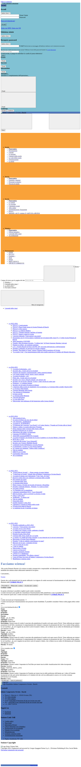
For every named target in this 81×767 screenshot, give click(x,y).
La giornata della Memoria (21, 396)
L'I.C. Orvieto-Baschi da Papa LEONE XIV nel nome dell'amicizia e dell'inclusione (39, 347)
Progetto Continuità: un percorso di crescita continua (29, 348)
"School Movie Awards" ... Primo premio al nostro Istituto (31, 472)
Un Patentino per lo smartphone (22, 490)
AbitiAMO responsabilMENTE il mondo (25, 436)
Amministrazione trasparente (14, 735)
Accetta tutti (31, 585)
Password (22, 17)
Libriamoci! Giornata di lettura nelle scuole (26, 504)
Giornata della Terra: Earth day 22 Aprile (25, 536)
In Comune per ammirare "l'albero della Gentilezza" (29, 448)
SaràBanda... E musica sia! (21, 497)
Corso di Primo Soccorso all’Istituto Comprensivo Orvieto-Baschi (33, 557)
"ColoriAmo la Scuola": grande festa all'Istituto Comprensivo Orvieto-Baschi (37, 474)
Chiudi (3, 61)
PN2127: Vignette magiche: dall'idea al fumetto (27, 332)
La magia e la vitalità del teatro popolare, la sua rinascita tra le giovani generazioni (38, 537)
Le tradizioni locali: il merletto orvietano (25, 508)
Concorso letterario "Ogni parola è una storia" (27, 336)
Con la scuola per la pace (20, 544)
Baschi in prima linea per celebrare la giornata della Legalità (31, 478)
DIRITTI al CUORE (19, 452)
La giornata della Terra (20, 481)
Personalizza (5, 585)
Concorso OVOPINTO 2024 (22, 434)
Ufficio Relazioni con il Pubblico (15, 726)
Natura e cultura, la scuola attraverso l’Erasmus (27, 427)
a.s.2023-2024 (13, 416)
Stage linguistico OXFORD (21, 341)
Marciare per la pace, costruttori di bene (25, 543)
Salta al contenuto (6, 1)
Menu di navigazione (37, 305)
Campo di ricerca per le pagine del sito (13, 280)
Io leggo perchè (17, 394)
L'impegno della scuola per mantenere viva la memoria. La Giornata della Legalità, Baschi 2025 (42, 387)
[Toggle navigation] (16, 121)
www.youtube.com (7, 648)
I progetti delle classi (11, 284)
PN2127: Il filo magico (20, 329)
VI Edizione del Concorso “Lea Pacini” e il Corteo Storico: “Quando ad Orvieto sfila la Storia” (42, 425)
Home (77, 266)
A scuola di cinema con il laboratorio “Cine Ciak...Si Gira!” (31, 476)
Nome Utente (23, 15)
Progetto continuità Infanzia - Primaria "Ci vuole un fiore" (31, 487)
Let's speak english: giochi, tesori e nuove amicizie (28, 374)
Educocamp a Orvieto (19, 548)
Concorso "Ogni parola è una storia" (24, 527)
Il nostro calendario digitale (21, 552)
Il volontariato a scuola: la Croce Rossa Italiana (27, 446)
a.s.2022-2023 (9, 286)
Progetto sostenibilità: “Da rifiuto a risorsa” (26, 555)
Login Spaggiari (51, 50)
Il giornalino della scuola (20, 453)
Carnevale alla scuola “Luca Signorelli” (25, 441)
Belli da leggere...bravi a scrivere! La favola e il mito (29, 494)
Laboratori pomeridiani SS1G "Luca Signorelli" (27, 492)
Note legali (8, 723)
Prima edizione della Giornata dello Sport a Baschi (28, 429)
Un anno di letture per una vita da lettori (25, 420)
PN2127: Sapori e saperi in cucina (23, 334)
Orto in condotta (18, 450)
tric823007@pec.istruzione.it (25, 702)
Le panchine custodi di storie (22, 532)
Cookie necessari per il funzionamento (13, 600)
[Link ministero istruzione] (9, 3)
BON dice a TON (18, 439)
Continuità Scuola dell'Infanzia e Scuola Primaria (28, 445)
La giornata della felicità (20, 483)
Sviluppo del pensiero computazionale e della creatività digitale (32, 372)
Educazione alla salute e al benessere (24, 432)
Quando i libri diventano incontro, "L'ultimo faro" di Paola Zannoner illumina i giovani (40, 343)
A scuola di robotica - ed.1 (21, 376)
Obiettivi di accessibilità (12, 730)
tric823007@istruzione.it (24, 700)
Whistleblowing (10, 732)
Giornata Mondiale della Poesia (22, 390)
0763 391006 (12, 697)
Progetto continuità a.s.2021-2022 (23, 525)
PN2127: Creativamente (20, 325)
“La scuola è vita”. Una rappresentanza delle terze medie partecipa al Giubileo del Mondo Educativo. (44, 352)
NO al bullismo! (18, 455)
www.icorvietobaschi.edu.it (9, 607)
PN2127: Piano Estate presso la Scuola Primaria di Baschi (31, 327)
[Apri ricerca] (64, 121)
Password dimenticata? (8, 21)
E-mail (21, 46)
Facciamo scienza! (18, 488)
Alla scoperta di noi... (19, 418)
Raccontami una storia (19, 479)
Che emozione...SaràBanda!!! (22, 421)
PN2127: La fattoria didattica (22, 330)
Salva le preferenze (16, 680)
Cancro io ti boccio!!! (19, 550)
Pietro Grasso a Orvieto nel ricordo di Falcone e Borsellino (31, 485)
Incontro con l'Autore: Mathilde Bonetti (25, 443)
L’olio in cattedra (18, 546)
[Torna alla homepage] (40, 112)
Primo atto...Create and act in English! (24, 378)
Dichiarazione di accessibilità (14, 728)
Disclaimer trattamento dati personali (12, 750)
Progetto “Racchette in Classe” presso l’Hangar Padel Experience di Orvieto (36, 350)
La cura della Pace (18, 399)
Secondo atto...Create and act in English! (25, 371)
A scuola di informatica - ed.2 (22, 369)
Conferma (10, 110)
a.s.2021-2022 (13, 523)
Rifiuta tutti (17, 585)
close (3, 130)
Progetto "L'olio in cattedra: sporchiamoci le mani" (28, 541)
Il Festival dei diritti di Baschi (22, 506)
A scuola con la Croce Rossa (22, 528)
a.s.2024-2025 (13, 367)
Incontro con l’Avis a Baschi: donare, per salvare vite (29, 380)
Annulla (4, 110)
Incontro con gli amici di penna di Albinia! (26, 385)
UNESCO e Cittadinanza (20, 553)
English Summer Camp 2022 (22, 503)
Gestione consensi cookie (13, 734)
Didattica (7, 282)
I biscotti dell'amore (19, 397)
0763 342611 (12, 699)
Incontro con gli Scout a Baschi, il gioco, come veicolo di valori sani (34, 381)
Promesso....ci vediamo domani (22, 383)
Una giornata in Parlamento (21, 392)
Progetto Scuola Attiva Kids (21, 534)
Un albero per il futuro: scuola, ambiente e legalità (28, 530)
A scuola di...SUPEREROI (21, 423)
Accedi (4, 5)
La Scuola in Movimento (20, 388)
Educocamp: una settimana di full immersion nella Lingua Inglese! (33, 401)
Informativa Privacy (11, 725)
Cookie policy (9, 721)
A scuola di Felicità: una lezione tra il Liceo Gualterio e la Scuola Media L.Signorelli (39, 437)
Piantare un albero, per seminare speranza (25, 345)
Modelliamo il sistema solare (21, 559)
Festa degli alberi (18, 501)
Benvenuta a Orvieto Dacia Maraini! (24, 539)
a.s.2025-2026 (13, 323)
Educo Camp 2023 (18, 495)
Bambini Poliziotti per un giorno (23, 430)
